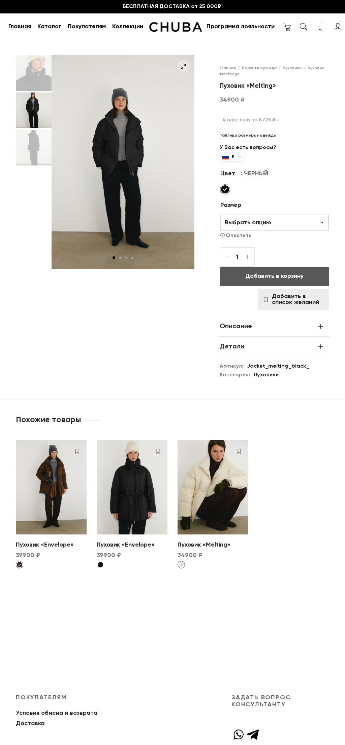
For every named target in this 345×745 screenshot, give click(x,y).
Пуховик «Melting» (204, 545)
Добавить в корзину (274, 276)
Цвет (227, 174)
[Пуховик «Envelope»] (51, 487)
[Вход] (338, 27)
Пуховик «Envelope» (45, 545)
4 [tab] (132, 258)
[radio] (225, 189)
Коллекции (127, 27)
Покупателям (87, 27)
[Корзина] (287, 27)
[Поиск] (303, 27)
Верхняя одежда (259, 68)
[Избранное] (320, 27)
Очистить (239, 235)
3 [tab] (126, 258)
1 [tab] (114, 257)
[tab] (274, 326)
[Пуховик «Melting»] (213, 487)
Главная (19, 27)
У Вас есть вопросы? (248, 147)
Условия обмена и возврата (56, 713)
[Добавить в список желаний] (77, 451)
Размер (230, 205)
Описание (236, 326)
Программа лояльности (241, 27)
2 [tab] (120, 258)
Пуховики (292, 68)
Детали (232, 346)
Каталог (49, 27)
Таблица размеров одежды (248, 136)
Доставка (30, 723)
